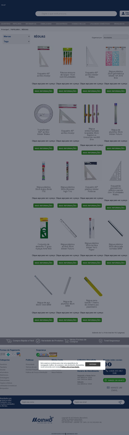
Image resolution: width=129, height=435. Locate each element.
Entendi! (92, 364)
